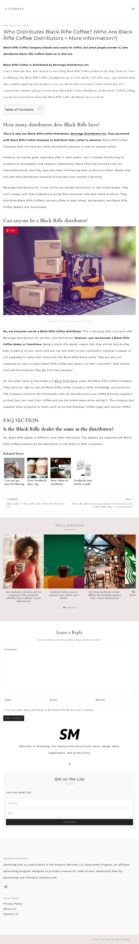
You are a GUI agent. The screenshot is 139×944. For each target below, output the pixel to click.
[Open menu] (133, 9)
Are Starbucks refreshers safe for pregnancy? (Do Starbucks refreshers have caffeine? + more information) (23, 596)
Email (54, 700)
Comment (12, 649)
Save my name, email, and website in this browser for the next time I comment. (50, 710)
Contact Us (11, 914)
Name (9, 700)
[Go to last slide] (6, 570)
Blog (26, 25)
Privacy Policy (12, 903)
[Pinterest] (5, 886)
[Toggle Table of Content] (38, 108)
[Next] (132, 570)
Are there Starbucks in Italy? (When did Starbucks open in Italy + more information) (104, 595)
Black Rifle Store (66, 381)
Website (100, 700)
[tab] (64, 607)
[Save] (11, 230)
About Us (9, 908)
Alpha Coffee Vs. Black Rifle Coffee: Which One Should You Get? (35, 503)
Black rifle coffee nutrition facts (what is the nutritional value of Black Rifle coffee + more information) (102, 503)
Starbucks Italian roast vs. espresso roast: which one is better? (64, 595)
